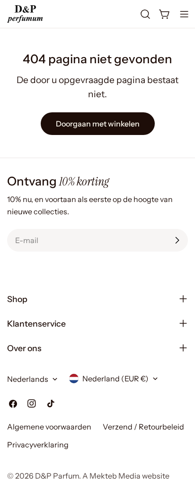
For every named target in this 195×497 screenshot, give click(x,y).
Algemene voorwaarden (49, 426)
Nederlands (27, 379)
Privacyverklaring (38, 444)
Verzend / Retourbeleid (143, 426)
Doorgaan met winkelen (98, 123)
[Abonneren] (177, 240)
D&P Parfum (57, 475)
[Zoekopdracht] (145, 14)
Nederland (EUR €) (115, 378)
